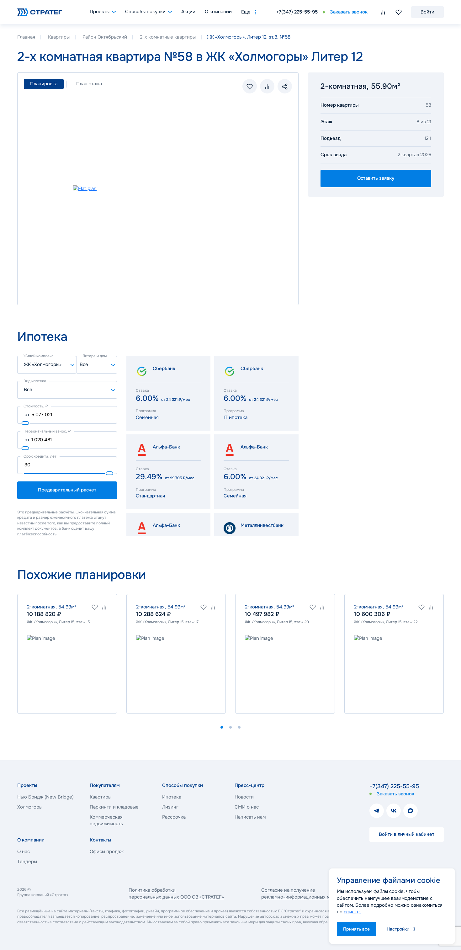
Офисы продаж (107, 851)
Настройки (398, 929)
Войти (427, 12)
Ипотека (171, 797)
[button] (221, 727)
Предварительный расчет (67, 490)
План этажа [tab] (89, 84)
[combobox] (46, 365)
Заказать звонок (349, 12)
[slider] (25, 423)
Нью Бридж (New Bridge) (45, 797)
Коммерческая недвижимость (106, 820)
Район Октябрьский (104, 37)
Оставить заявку (375, 178)
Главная (26, 37)
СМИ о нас (247, 807)
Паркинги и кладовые (114, 807)
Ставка (142, 390)
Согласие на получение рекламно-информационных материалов (307, 893)
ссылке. (352, 912)
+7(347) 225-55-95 (297, 12)
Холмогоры (29, 807)
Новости (244, 797)
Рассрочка (174, 817)
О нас (23, 851)
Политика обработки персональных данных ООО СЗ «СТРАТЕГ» (176, 893)
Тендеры (27, 861)
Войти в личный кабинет (406, 834)
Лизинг (170, 807)
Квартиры (59, 37)
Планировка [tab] (43, 84)
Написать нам (250, 817)
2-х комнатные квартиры (168, 37)
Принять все (356, 929)
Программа (146, 410)
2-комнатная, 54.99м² (51, 607)
